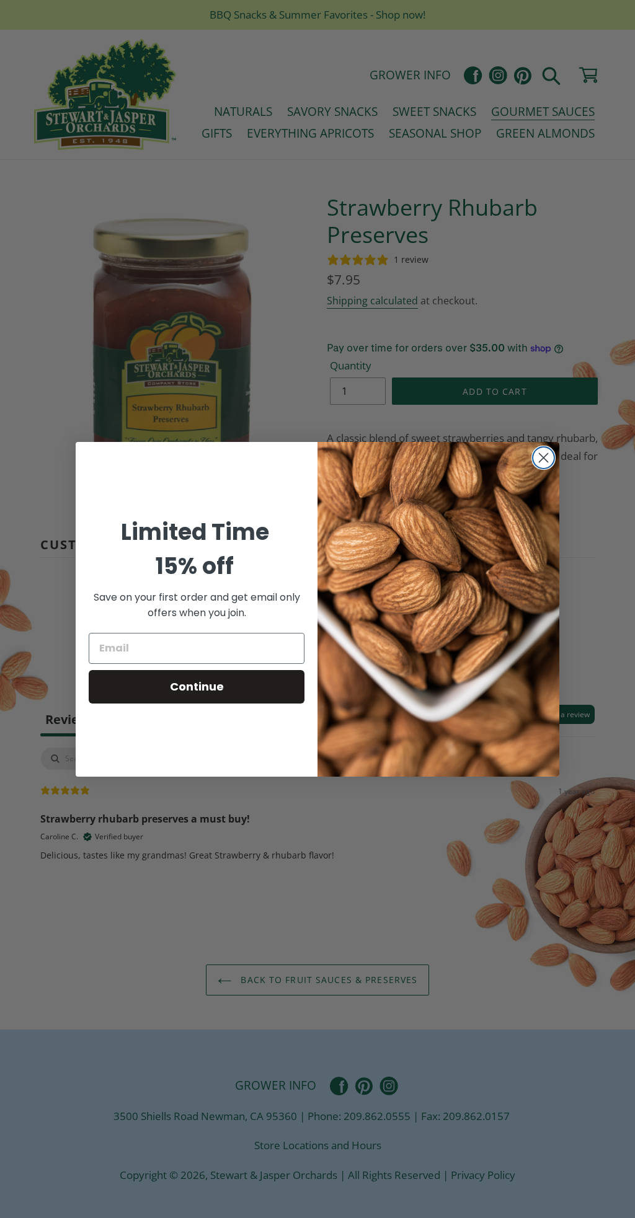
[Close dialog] (543, 458)
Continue (197, 686)
